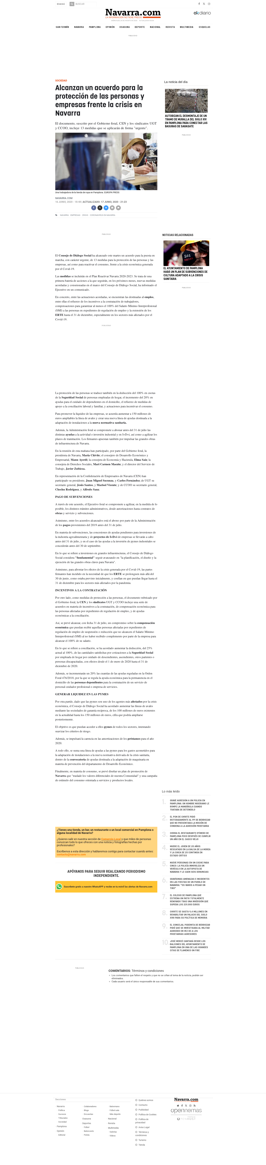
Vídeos (113, 1136)
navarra (64, 215)
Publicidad (144, 1110)
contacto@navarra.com (71, 854)
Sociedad (62, 1122)
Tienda (142, 1145)
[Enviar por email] (112, 207)
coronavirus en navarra (102, 215)
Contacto (143, 1105)
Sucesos (62, 1114)
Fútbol (86, 1127)
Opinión (110, 26)
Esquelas (204, 26)
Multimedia (186, 26)
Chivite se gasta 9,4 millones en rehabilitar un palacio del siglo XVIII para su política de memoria (188, 915)
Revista (170, 26)
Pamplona (95, 26)
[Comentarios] (118, 207)
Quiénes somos (146, 1100)
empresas (75, 215)
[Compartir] (93, 207)
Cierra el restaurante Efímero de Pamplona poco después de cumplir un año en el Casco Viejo (190, 836)
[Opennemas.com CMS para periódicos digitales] (186, 1113)
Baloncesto (89, 1131)
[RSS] (195, 1105)
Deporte (140, 26)
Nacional (155, 26)
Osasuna (124, 26)
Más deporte (115, 1114)
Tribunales (63, 1118)
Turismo (142, 1140)
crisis (85, 215)
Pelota (86, 1135)
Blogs (86, 1110)
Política (61, 1110)
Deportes (86, 1123)
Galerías (113, 1132)
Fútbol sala (114, 1110)
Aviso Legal (144, 1127)
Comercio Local (111, 839)
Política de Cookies (147, 1114)
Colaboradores (90, 1106)
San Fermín (62, 26)
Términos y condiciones (148, 971)
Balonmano (114, 1106)
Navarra (79, 26)
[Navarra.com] (133, 13)
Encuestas (88, 1114)
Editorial (61, 1135)
